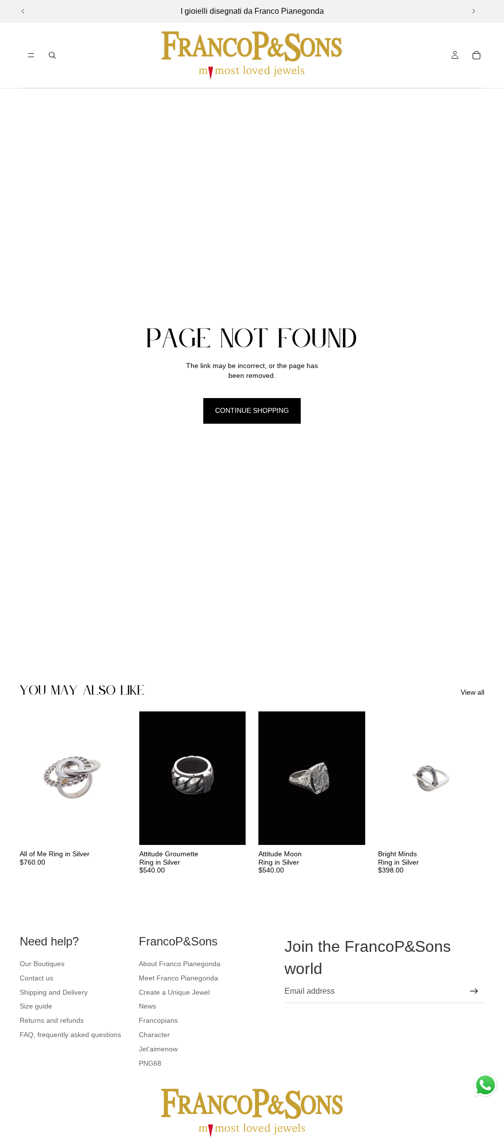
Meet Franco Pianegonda (178, 978)
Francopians (158, 1020)
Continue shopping (252, 410)
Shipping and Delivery (54, 992)
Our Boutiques (42, 964)
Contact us (36, 978)
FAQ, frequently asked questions (70, 1035)
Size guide (36, 1006)
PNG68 (150, 1063)
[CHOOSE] (111, 830)
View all (472, 692)
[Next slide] (473, 11)
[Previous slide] (23, 11)
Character (154, 1035)
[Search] (52, 55)
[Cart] (476, 55)
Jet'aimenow (158, 1049)
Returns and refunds (52, 1020)
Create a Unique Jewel (174, 992)
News (147, 1006)
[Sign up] (474, 991)
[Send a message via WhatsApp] (485, 1085)
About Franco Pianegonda (179, 964)
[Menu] (31, 55)
